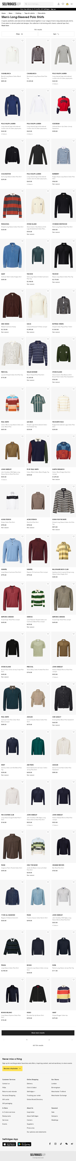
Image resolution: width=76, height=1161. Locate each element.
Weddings (54, 1120)
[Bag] (67, 4)
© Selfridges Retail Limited (38, 1157)
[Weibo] (72, 1145)
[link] (12, 77)
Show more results (38, 1033)
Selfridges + (31, 1091)
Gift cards (5, 1099)
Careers (29, 1120)
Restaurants (6, 1116)
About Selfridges (32, 1116)
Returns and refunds (9, 1091)
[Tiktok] (61, 1145)
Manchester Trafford (58, 1091)
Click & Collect (32, 1087)
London (54, 1083)
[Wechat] (66, 1145)
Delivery (30, 1083)
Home (4, 13)
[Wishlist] (63, 4)
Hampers (54, 1116)
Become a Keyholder (11, 1068)
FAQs (4, 1087)
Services (5, 1120)
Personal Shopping (8, 1095)
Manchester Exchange (59, 1095)
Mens (10, 13)
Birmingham (55, 1087)
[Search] (26, 4)
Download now (49, 9)
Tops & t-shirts (29, 13)
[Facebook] (49, 1145)
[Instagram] (55, 1145)
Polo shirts (41, 13)
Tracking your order (34, 1095)
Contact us (6, 1083)
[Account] (59, 4)
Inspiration (30, 1112)
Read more (5, 25)
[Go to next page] (72, 1040)
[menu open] (72, 4)
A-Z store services (8, 1112)
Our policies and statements (36, 1132)
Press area (30, 1128)
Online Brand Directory (35, 1099)
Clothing (18, 13)
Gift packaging (7, 1103)
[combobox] (40, 4)
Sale (52, 1112)
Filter (18, 34)
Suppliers (30, 1124)
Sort (54, 34)
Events (4, 1124)
